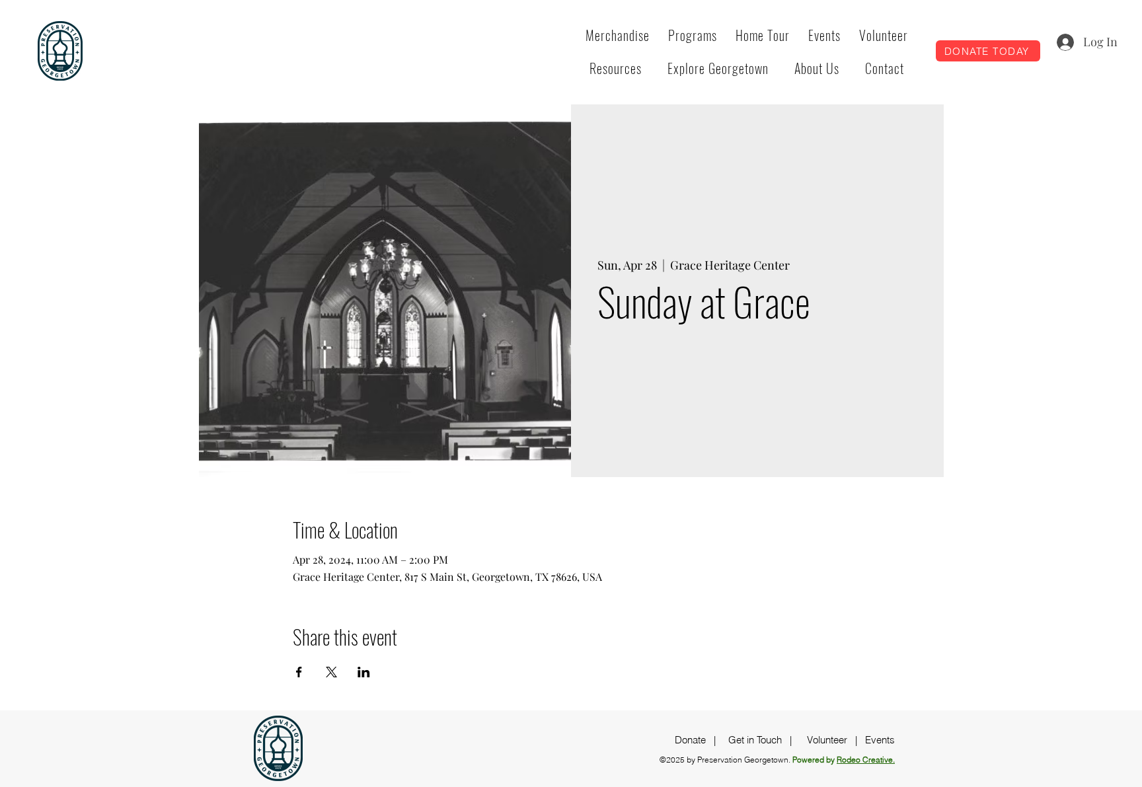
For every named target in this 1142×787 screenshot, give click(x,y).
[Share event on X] (331, 672)
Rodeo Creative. (866, 760)
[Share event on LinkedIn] (364, 672)
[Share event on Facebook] (299, 672)
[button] (692, 35)
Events (880, 739)
